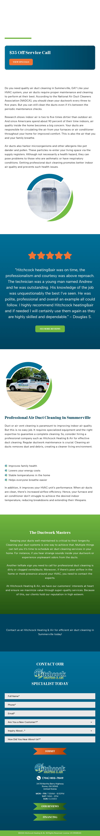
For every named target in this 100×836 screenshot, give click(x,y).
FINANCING (50, 817)
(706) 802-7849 (52, 778)
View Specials (21, 62)
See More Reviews (50, 329)
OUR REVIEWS (50, 806)
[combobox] (50, 722)
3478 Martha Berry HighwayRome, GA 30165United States (50, 786)
